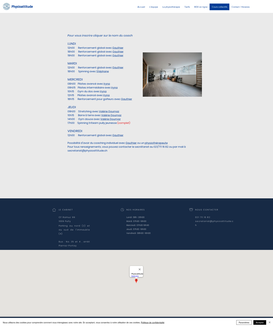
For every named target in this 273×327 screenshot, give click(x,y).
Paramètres (244, 322)
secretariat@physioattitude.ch (87, 150)
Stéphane (102, 71)
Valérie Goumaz (109, 111)
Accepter (260, 322)
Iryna (107, 83)
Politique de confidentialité (152, 322)
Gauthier (131, 143)
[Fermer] (269, 322)
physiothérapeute (156, 143)
